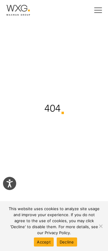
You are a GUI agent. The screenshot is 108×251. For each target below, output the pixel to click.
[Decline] (101, 226)
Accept (44, 242)
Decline (67, 242)
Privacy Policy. (58, 232)
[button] (98, 10)
